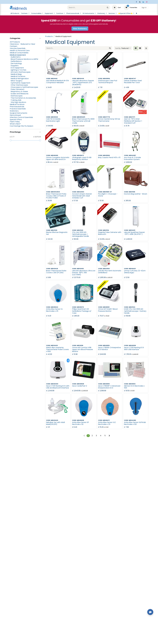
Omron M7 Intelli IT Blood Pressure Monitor (107, 310)
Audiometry (16, 57)
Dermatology (16, 63)
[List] (140, 48)
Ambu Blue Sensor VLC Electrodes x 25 (107, 423)
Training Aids (16, 100)
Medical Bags (16, 74)
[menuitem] (15, 13)
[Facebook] (136, 1)
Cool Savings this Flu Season (21, 126)
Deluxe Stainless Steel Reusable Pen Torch (133, 81)
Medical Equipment (18, 55)
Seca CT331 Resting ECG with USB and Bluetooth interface (57, 387)
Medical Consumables (19, 53)
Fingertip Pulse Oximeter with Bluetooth (109, 233)
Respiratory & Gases (19, 91)
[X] (139, 1)
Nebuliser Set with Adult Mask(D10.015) (55, 423)
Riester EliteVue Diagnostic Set (56, 233)
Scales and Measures (19, 94)
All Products (15, 42)
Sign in (144, 7)
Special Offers (16, 119)
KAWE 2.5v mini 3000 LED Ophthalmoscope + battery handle (135, 311)
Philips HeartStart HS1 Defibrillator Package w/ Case (81, 311)
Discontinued (15, 115)
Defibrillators (16, 61)
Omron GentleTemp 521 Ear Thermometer (109, 120)
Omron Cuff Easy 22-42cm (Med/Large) (135, 272)
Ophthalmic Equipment (20, 83)
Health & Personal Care (20, 50)
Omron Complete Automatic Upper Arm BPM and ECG (57, 158)
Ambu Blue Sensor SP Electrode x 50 (80, 423)
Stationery (14, 111)
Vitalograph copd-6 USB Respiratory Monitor (81, 158)
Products (49, 36)
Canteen (13, 46)
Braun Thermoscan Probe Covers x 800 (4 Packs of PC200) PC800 (56, 196)
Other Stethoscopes (19, 85)
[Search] (107, 7)
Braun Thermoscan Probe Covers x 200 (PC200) (56, 272)
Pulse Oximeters (17, 89)
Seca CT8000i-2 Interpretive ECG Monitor (109, 348)
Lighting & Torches (18, 70)
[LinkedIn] (143, 1)
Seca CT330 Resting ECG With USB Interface (134, 348)
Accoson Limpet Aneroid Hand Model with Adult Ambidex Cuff (82, 196)
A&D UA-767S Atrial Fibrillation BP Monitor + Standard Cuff (133, 121)
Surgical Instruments (18, 113)
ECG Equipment (17, 68)
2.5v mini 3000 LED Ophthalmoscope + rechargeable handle (80, 234)
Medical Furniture (18, 76)
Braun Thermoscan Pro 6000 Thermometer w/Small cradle (83, 121)
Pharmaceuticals (17, 106)
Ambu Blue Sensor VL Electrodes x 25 (54, 310)
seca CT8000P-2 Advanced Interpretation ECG (109, 387)
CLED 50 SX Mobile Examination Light (53, 120)
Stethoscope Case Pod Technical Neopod (107, 81)
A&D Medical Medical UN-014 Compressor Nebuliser (57, 81)
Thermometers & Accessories (23, 98)
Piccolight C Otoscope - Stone (107, 195)
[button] (123, 48)
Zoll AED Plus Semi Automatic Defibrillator (109, 272)
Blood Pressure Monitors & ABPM (24, 59)
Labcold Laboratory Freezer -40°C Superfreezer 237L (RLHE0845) (83, 82)
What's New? (15, 124)
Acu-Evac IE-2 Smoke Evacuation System (132, 158)
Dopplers (14, 66)
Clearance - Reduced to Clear (22, 44)
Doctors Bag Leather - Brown (135, 194)
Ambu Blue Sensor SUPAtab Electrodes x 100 (135, 423)
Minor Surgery (16, 81)
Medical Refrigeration (20, 78)
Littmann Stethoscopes (20, 72)
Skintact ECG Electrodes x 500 (134, 387)
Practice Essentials (18, 109)
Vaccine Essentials (17, 48)
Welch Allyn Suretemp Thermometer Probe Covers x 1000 (57, 349)
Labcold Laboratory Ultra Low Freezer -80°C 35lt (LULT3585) (83, 273)
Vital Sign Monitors (18, 102)
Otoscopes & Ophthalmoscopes (24, 87)
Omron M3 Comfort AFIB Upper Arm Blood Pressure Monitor (82, 349)
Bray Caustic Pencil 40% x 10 (109, 157)
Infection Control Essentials (21, 117)
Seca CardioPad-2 (79, 386)
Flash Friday (15, 122)
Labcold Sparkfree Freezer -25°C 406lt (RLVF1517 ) (134, 233)
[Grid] (135, 48)
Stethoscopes (16, 96)
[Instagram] (146, 1)
